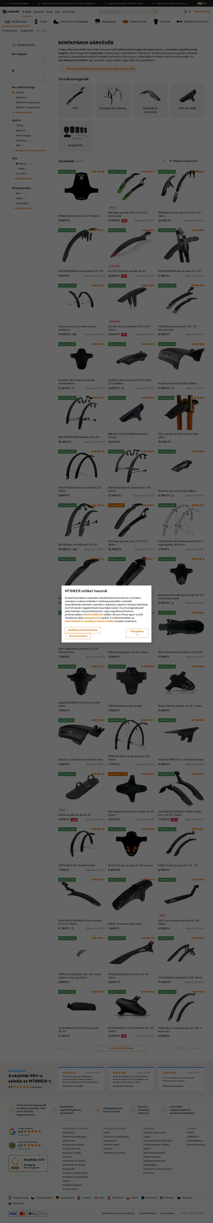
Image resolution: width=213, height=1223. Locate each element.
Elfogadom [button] (136, 633)
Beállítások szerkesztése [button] (83, 630)
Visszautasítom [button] (78, 636)
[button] (92, 618)
